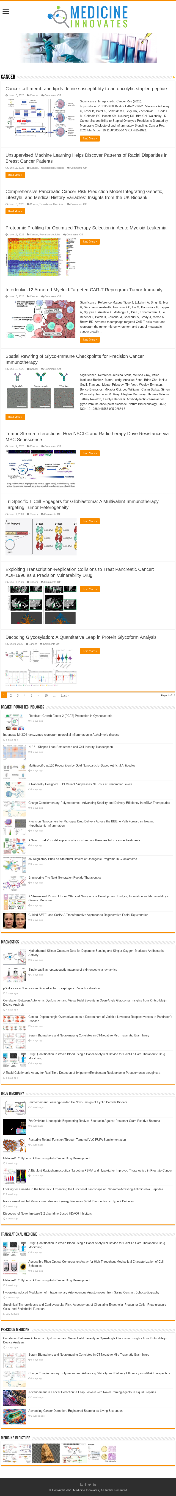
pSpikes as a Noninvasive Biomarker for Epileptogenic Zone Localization (51, 988)
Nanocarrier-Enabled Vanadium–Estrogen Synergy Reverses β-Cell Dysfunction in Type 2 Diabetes (68, 1201)
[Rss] (81, 1484)
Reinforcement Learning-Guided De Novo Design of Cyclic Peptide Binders (77, 1102)
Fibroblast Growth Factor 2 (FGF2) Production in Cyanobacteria (70, 716)
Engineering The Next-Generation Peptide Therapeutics (65, 877)
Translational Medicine (51, 167)
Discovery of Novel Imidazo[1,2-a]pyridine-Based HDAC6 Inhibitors (47, 1213)
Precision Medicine (49, 234)
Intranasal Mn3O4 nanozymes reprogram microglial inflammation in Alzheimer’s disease (61, 734)
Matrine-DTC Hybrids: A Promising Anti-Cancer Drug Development (46, 1158)
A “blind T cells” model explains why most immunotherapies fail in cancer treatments (84, 840)
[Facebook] (85, 1484)
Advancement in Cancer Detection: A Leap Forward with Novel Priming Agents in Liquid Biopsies (92, 1392)
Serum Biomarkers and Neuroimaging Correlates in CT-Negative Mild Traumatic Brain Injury (88, 1035)
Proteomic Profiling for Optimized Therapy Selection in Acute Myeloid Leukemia (86, 227)
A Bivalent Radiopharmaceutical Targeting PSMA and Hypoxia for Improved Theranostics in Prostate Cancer (100, 1170)
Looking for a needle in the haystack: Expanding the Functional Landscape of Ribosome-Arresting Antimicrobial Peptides (83, 1189)
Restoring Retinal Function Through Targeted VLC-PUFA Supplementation (77, 1139)
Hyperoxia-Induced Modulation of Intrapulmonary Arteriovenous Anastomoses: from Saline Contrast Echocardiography (81, 1292)
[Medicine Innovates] (88, 15)
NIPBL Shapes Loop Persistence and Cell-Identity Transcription (70, 747)
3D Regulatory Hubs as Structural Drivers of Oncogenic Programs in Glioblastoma (82, 859)
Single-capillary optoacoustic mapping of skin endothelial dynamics (72, 969)
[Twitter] (90, 1484)
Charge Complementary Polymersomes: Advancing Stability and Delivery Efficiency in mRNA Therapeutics (99, 802)
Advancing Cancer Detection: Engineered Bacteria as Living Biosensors (76, 1410)
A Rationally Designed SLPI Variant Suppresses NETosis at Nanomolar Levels (80, 784)
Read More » (90, 138)
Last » (65, 695)
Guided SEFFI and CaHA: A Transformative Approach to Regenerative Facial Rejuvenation (88, 915)
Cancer (34, 95)
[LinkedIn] (94, 1484)
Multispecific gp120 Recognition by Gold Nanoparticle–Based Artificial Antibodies (81, 765)
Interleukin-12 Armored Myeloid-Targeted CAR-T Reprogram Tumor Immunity (84, 289)
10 (46, 695)
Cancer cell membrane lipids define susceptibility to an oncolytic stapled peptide (86, 88)
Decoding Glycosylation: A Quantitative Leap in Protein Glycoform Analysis (81, 637)
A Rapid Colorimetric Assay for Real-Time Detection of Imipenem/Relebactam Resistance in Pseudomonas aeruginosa (81, 1072)
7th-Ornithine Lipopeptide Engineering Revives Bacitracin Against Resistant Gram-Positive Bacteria (94, 1121)
